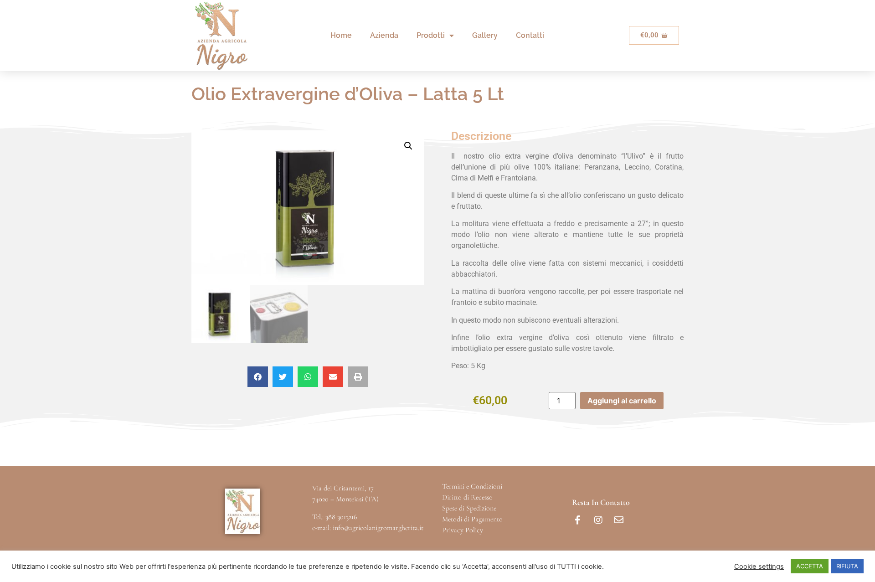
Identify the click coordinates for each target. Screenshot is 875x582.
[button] (408, 146)
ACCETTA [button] (809, 566)
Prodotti (431, 35)
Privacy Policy (462, 530)
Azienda (384, 35)
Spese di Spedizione (469, 508)
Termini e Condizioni (472, 486)
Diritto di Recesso (467, 497)
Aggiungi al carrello (621, 400)
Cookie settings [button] (759, 566)
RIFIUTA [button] (847, 566)
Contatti (530, 35)
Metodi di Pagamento (472, 519)
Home (341, 35)
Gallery (485, 35)
